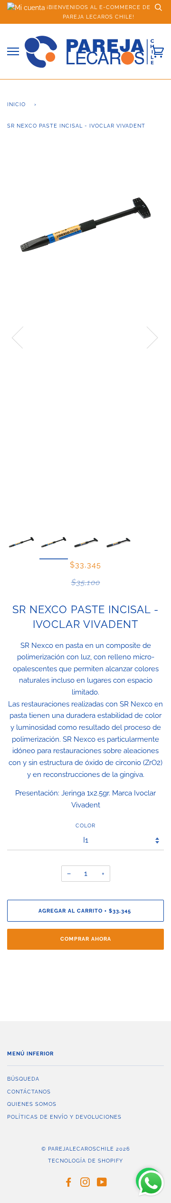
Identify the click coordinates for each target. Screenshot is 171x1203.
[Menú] (13, 52)
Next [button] (146, 337)
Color (85, 825)
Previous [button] (23, 337)
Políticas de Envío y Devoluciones (64, 1117)
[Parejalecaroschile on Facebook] (69, 1184)
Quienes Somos (32, 1104)
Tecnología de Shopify (85, 1160)
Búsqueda (23, 1078)
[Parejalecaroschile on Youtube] (102, 1184)
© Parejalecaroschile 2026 (85, 1148)
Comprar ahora (85, 938)
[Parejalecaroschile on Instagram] (85, 1184)
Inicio (16, 104)
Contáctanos (29, 1091)
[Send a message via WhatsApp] (151, 1183)
